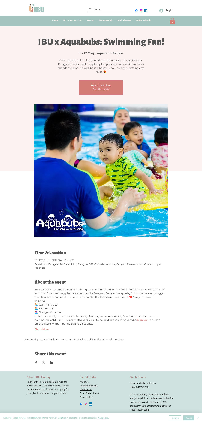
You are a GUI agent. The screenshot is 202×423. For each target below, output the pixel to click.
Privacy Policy (86, 397)
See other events (101, 89)
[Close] (198, 417)
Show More (42, 329)
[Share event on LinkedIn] (51, 362)
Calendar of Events (89, 385)
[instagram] (141, 10)
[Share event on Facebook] (36, 362)
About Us (84, 381)
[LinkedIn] (145, 10)
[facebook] (136, 10)
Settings (175, 418)
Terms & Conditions (89, 393)
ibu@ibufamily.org (139, 387)
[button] (106, 20)
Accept (189, 418)
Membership (86, 389)
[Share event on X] (43, 362)
